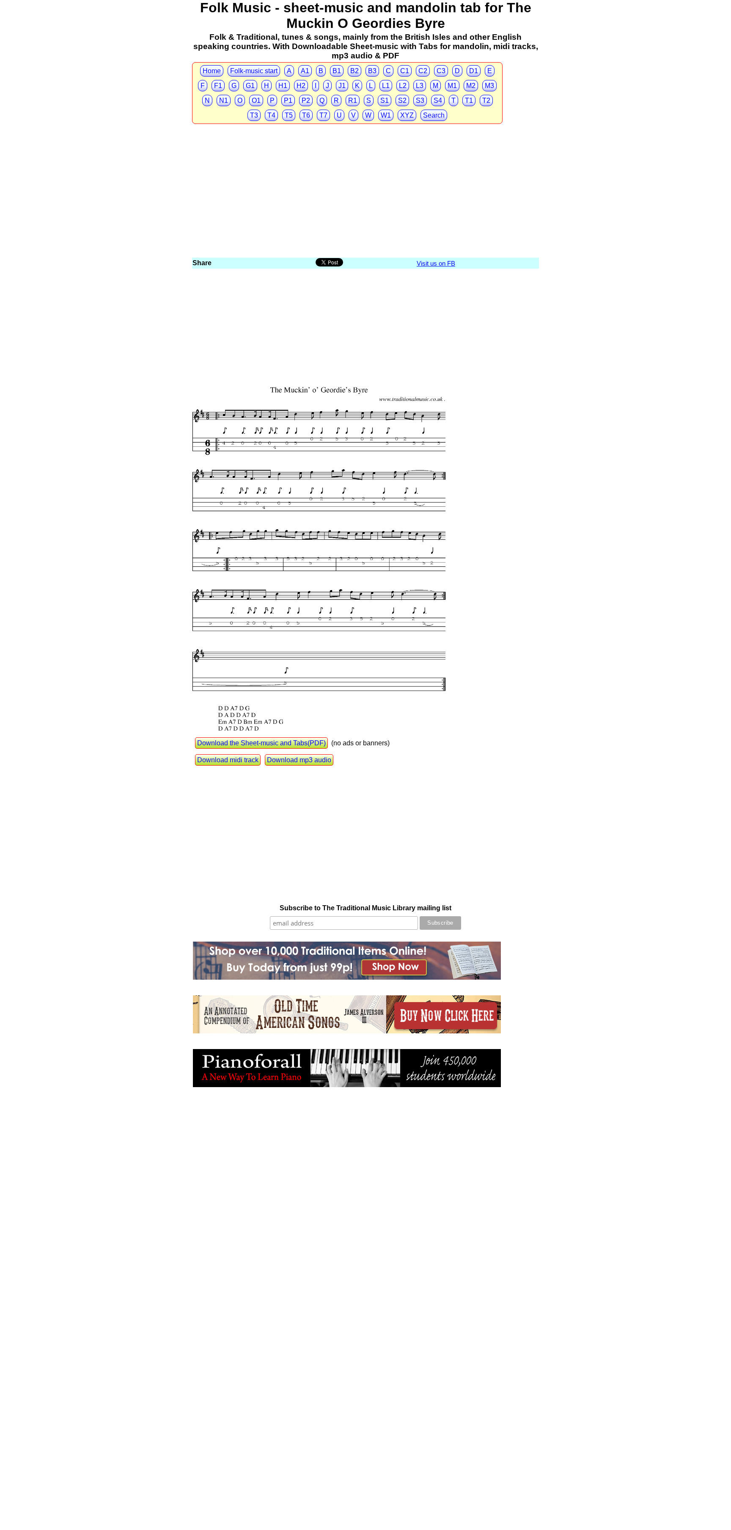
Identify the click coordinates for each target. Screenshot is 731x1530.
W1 (386, 115)
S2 (402, 100)
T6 (306, 115)
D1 (473, 70)
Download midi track (227, 760)
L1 (386, 85)
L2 (403, 85)
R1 (352, 100)
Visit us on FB (436, 263)
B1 (337, 70)
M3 (489, 85)
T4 (271, 115)
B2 (354, 70)
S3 (420, 100)
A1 (305, 70)
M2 (470, 85)
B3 (372, 70)
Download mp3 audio (299, 760)
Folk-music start (254, 70)
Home (212, 70)
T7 (323, 115)
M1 (452, 85)
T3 (254, 115)
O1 (256, 100)
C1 (404, 70)
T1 (469, 100)
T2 (486, 100)
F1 (218, 85)
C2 (422, 70)
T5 (289, 115)
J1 (342, 85)
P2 (306, 100)
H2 (301, 85)
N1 (223, 100)
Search (434, 115)
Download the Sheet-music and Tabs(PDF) (261, 743)
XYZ (407, 115)
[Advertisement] (365, 193)
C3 (441, 70)
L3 (419, 85)
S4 (438, 100)
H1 (282, 85)
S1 (384, 100)
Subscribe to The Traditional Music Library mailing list (365, 908)
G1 (250, 85)
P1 (288, 100)
